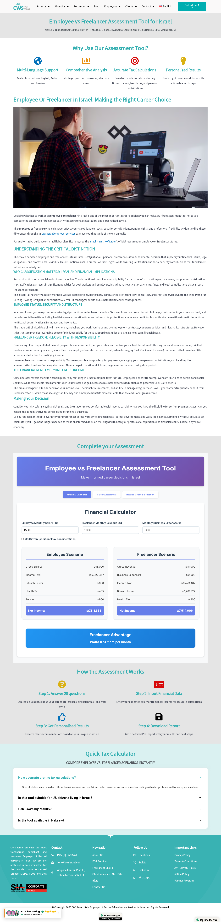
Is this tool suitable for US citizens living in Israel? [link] (55, 798)
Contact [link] (146, 6)
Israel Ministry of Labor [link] (102, 241)
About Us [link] (60, 6)
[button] (110, 777)
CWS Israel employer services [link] (58, 233)
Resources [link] (80, 6)
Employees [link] (110, 6)
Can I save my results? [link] (35, 809)
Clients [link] (129, 6)
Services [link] (41, 6)
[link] (21, 6)
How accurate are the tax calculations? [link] (47, 777)
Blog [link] (96, 6)
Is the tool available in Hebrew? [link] (41, 820)
